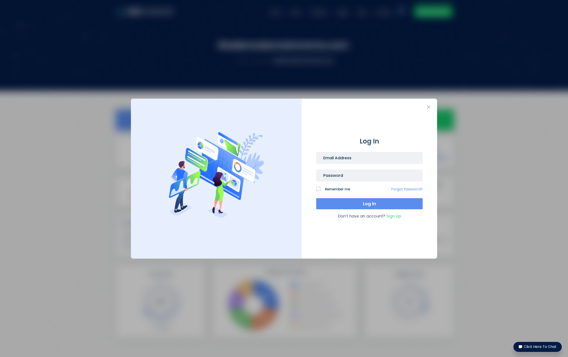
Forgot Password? (407, 189)
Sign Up (393, 216)
